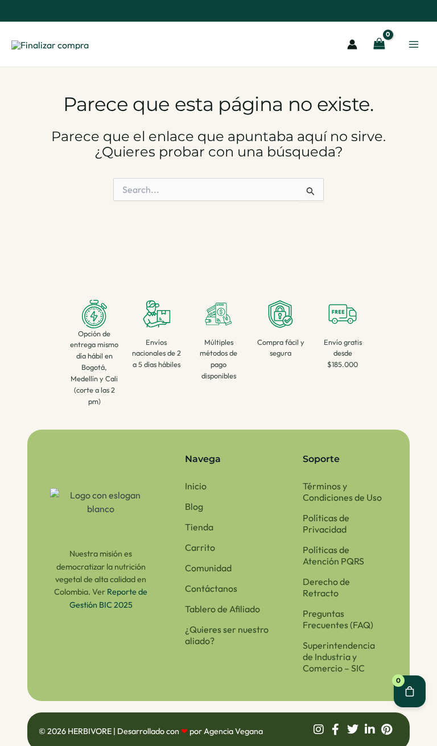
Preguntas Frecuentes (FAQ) (338, 619)
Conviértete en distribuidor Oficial (226, 10)
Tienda (199, 527)
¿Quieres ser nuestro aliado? (227, 635)
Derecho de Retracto (326, 587)
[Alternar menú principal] (414, 44)
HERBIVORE (90, 731)
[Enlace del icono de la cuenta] (352, 44)
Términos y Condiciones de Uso (342, 491)
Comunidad (208, 568)
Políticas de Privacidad (326, 523)
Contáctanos (211, 588)
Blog (194, 506)
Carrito (200, 547)
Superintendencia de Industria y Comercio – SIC (339, 657)
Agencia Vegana (233, 731)
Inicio (196, 486)
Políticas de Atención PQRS (333, 555)
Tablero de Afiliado (222, 609)
